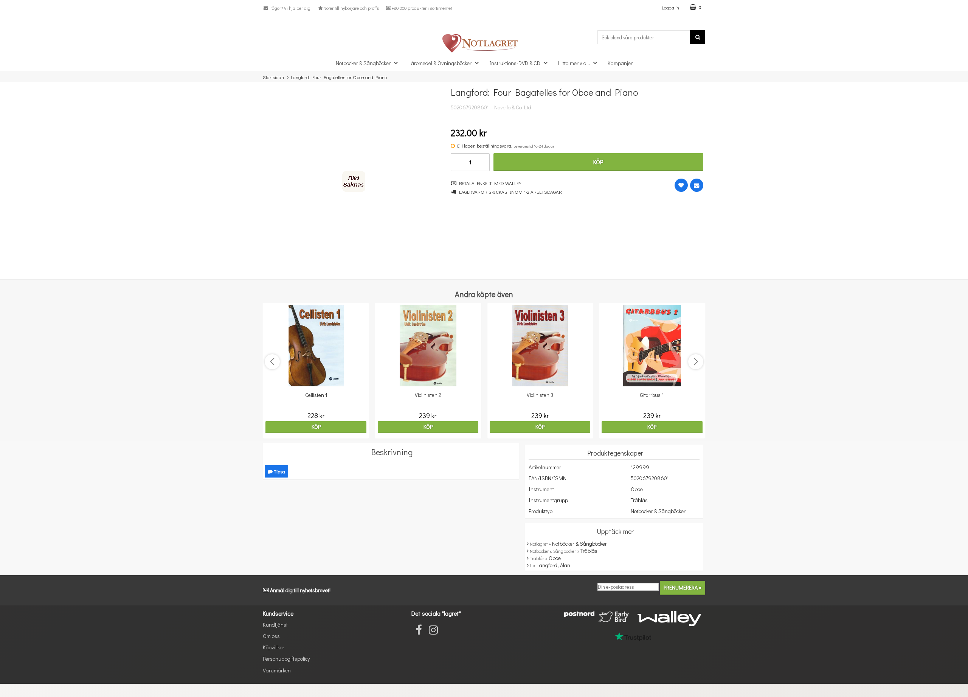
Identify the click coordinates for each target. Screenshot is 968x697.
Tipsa (279, 471)
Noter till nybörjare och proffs (351, 8)
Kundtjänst (275, 624)
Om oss (271, 635)
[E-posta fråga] (696, 185)
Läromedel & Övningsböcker (440, 63)
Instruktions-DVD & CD (514, 63)
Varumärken (277, 670)
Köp (598, 162)
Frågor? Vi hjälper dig (289, 8)
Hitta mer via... (574, 63)
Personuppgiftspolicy (286, 658)
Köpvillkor (273, 647)
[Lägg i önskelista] (681, 185)
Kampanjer (620, 63)
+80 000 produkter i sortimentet (421, 8)
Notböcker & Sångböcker (363, 63)
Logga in (670, 7)
